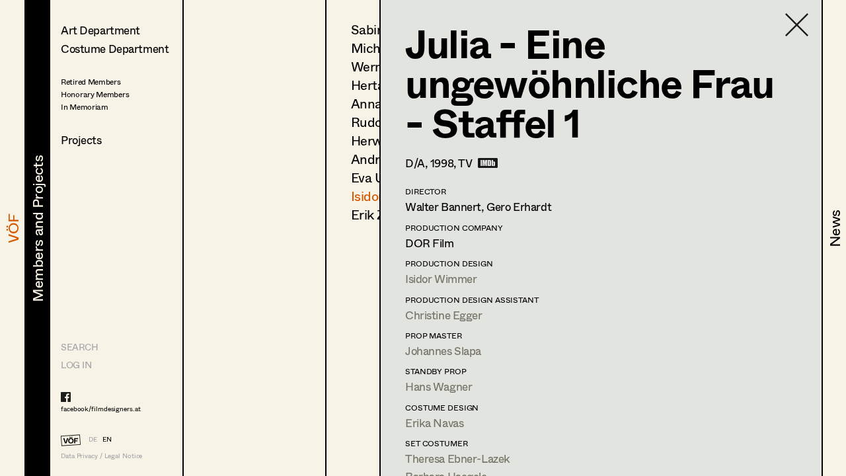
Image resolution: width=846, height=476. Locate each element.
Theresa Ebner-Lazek (457, 458)
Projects (81, 140)
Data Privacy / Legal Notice (101, 456)
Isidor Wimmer (441, 279)
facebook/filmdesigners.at (101, 408)
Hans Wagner (438, 386)
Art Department (100, 30)
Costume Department (115, 49)
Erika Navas (434, 423)
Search (79, 347)
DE (93, 439)
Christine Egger (443, 315)
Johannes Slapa (443, 351)
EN (107, 439)
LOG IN (76, 365)
